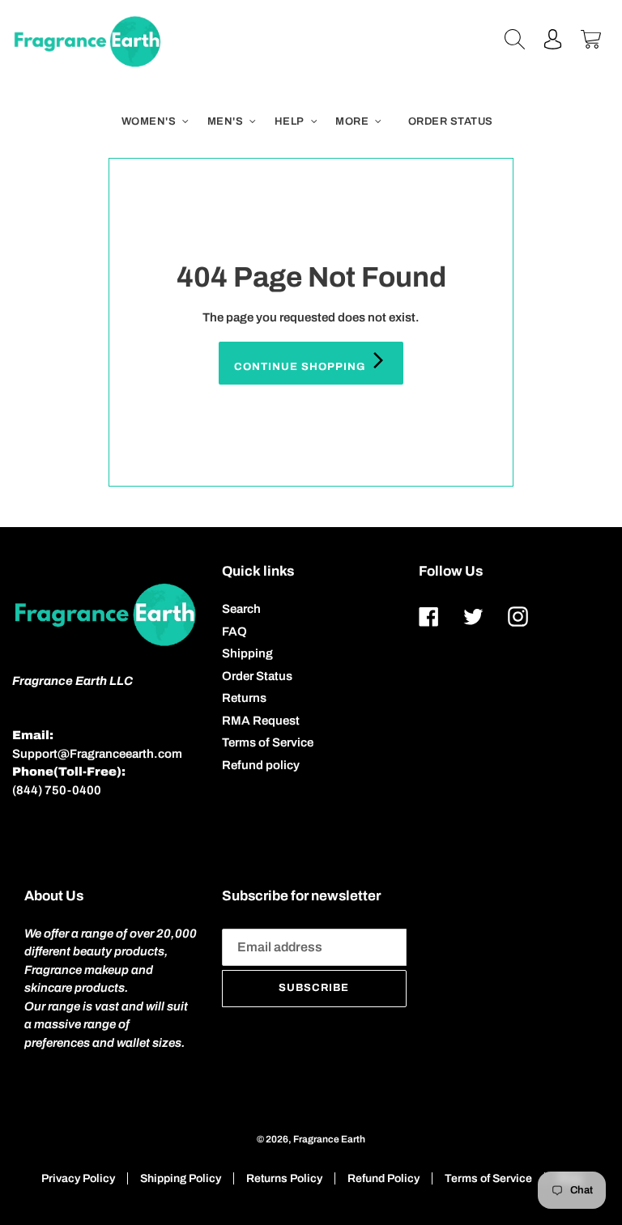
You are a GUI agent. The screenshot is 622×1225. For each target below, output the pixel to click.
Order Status (257, 676)
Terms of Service (267, 742)
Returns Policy (284, 1178)
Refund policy (261, 765)
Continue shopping (301, 366)
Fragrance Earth (329, 1139)
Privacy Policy (78, 1178)
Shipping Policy (180, 1178)
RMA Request (261, 720)
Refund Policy (383, 1178)
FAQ (234, 631)
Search (241, 608)
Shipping (247, 653)
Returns (244, 697)
